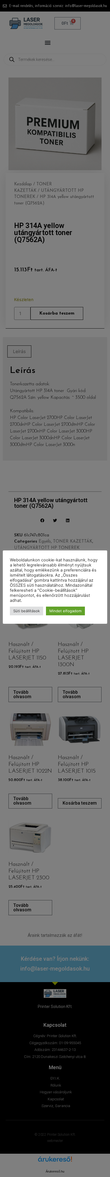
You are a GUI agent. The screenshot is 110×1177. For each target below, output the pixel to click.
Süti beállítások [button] (26, 611)
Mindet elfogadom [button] (65, 611)
